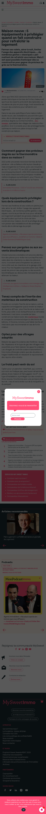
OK (24, 810)
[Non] (43, 805)
